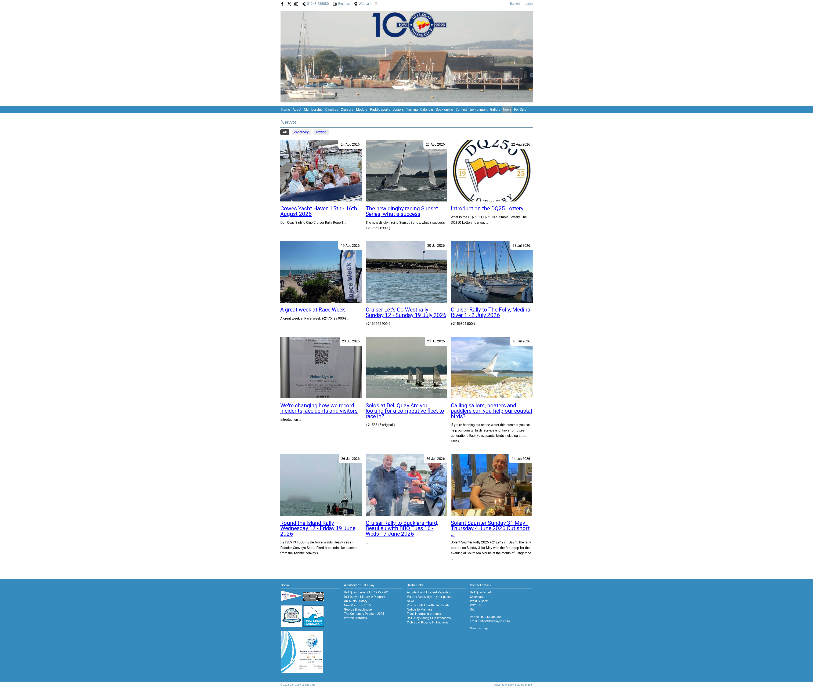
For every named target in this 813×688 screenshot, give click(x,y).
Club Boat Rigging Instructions (427, 622)
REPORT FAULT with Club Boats (428, 605)
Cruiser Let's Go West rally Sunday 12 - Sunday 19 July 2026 (406, 312)
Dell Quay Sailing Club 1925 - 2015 (367, 592)
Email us (344, 4)
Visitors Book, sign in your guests (429, 597)
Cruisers (347, 110)
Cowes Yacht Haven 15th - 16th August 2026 (318, 211)
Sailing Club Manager (520, 684)
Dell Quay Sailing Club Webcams (429, 618)
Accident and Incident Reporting (429, 592)
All (285, 132)
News (507, 110)
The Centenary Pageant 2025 (364, 614)
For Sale (520, 110)
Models (361, 110)
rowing (321, 132)
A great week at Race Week (312, 309)
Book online (444, 110)
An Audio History (355, 601)
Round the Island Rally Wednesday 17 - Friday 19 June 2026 (317, 528)
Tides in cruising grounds (424, 614)
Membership (313, 110)
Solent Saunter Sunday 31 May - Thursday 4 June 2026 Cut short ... (490, 528)
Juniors (398, 110)
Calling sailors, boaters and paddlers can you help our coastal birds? (491, 410)
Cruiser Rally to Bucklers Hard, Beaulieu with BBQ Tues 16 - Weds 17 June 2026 (402, 528)
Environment (478, 110)
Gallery (495, 110)
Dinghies (331, 110)
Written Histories (355, 618)
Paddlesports (380, 110)
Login (528, 4)
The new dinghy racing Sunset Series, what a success (402, 211)
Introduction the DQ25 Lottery (487, 208)
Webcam (365, 4)
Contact (461, 110)
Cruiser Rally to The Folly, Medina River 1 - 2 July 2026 (490, 312)
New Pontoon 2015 (357, 605)
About (297, 110)
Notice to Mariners (420, 609)
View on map (479, 628)
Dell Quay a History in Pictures (364, 597)
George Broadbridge (358, 609)
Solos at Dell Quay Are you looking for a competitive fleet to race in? (405, 410)
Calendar (426, 110)
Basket (515, 4)
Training (412, 110)
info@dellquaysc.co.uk (495, 621)
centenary (301, 132)
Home (285, 110)
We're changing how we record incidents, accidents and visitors (319, 408)
